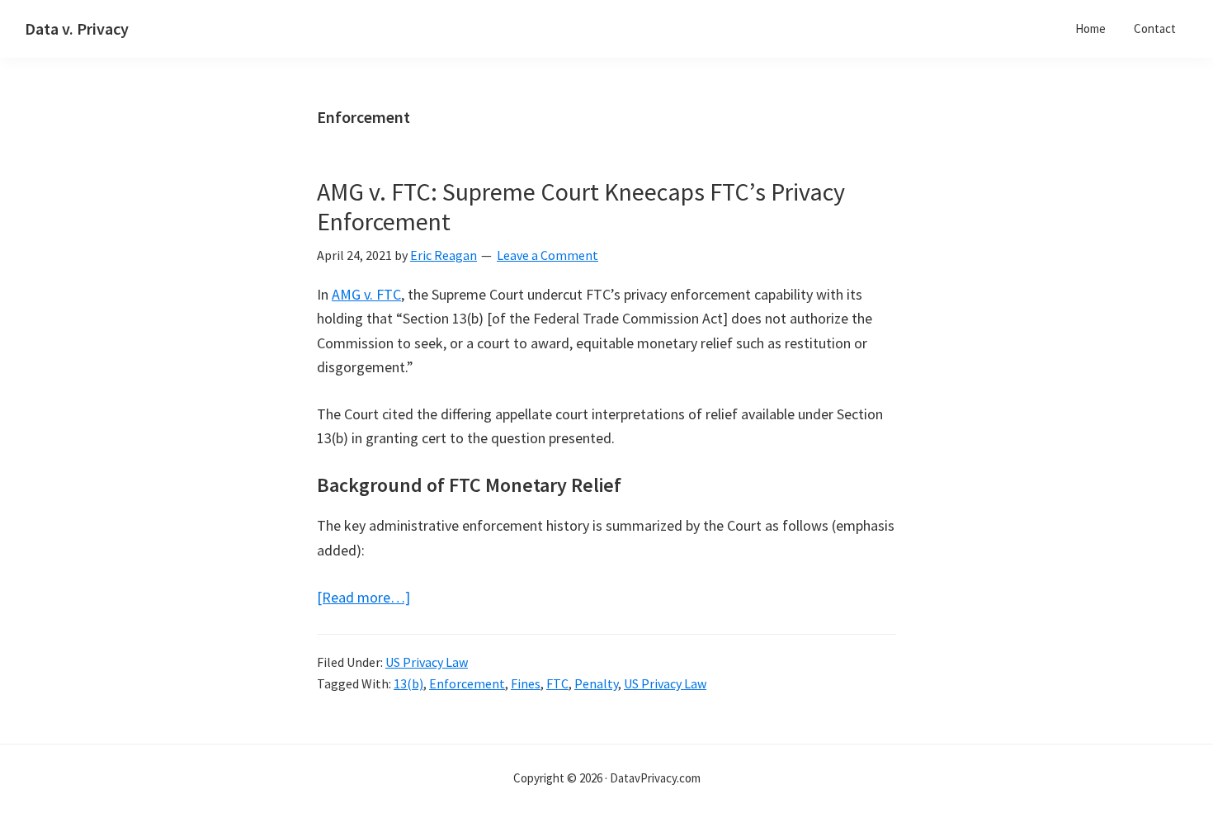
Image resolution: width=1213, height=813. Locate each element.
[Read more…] (363, 598)
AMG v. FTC (366, 294)
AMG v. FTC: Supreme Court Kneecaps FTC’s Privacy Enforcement (581, 206)
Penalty (596, 683)
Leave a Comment (547, 255)
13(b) (408, 683)
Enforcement (467, 683)
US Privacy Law (426, 662)
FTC (557, 683)
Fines (525, 683)
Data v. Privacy (77, 28)
